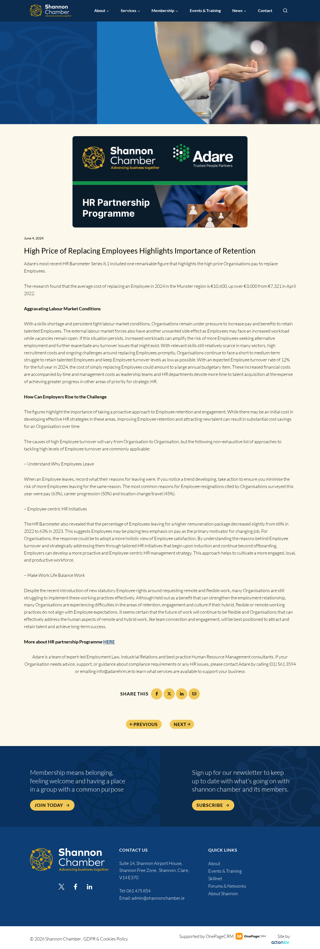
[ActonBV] (280, 942)
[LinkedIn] (181, 693)
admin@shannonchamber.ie (158, 898)
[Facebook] (156, 693)
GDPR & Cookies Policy (105, 938)
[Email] (194, 693)
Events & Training (205, 10)
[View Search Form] (285, 11)
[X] (169, 693)
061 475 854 (138, 890)
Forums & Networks (227, 886)
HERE (109, 641)
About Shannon (223, 893)
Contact (265, 10)
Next (180, 724)
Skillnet (215, 878)
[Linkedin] (89, 887)
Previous (146, 724)
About (214, 863)
